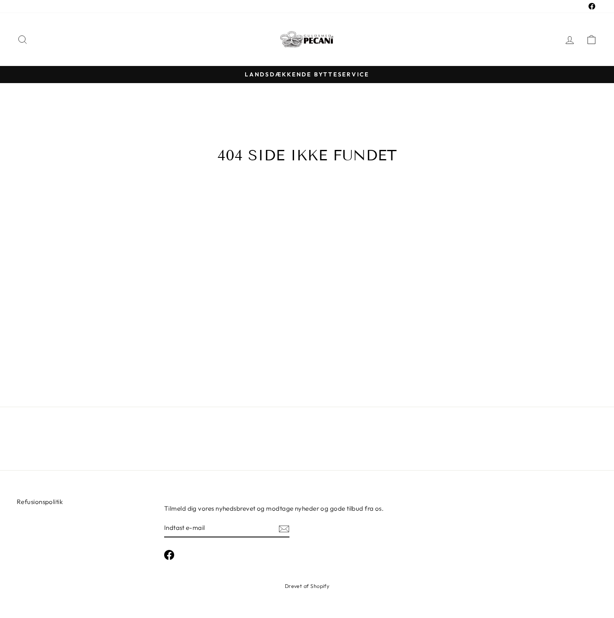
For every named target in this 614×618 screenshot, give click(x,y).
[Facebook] (169, 555)
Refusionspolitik (40, 502)
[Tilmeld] (284, 528)
